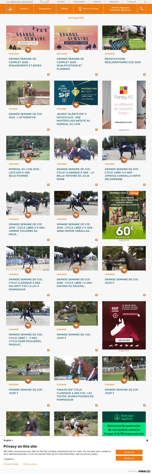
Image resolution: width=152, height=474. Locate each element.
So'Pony (61, 2)
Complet (97, 2)
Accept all (129, 452)
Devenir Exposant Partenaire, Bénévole (120, 9)
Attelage (131, 2)
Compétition (45, 9)
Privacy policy (30, 464)
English (7, 440)
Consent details (11, 464)
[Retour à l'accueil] (10, 9)
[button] (24, 9)
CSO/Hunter (79, 2)
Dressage (114, 2)
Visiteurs (24, 9)
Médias (64, 9)
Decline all (129, 458)
